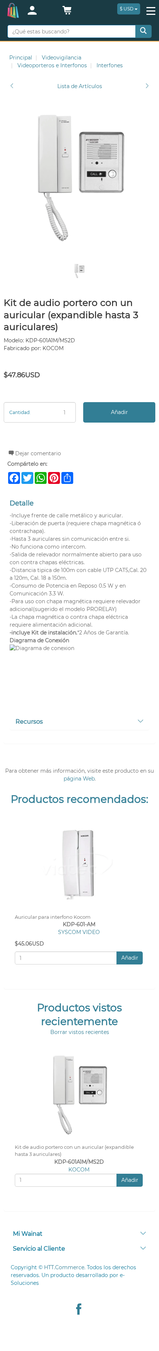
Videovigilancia (61, 57)
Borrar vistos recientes (79, 1032)
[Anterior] (12, 86)
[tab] (79, 722)
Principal (20, 57)
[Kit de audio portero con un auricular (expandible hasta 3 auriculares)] (79, 176)
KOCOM (78, 1169)
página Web (79, 778)
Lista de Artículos (79, 86)
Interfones (110, 65)
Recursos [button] (29, 721)
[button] (66, 12)
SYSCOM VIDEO (79, 932)
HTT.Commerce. (64, 1267)
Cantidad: (20, 412)
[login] (40, 11)
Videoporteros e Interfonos (52, 65)
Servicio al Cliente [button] (39, 1248)
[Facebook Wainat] (78, 1310)
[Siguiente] (147, 86)
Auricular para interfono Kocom (53, 917)
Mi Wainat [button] (28, 1233)
